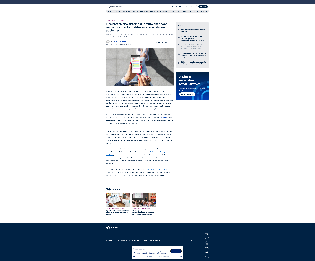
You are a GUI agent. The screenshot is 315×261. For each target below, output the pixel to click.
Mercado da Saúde (162, 11)
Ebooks (173, 11)
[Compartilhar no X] (162, 42)
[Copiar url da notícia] (152, 42)
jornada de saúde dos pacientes (156, 169)
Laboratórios (144, 11)
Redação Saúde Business (119, 41)
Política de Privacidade (123, 240)
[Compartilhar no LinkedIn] (159, 42)
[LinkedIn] (176, 6)
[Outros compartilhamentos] (172, 42)
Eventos (110, 11)
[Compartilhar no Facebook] (169, 42)
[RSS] (183, 6)
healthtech (164, 117)
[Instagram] (165, 6)
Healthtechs (126, 11)
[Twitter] (172, 6)
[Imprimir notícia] (156, 42)
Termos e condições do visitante (152, 240)
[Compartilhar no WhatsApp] (165, 42)
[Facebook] (169, 6)
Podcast (191, 11)
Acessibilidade (110, 240)
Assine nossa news (202, 11)
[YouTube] (180, 6)
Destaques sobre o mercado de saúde (115, 20)
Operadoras (135, 11)
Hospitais (118, 11)
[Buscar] (188, 7)
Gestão (151, 11)
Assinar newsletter (187, 94)
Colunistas (184, 11)
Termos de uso (136, 240)
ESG (178, 11)
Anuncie (203, 6)
